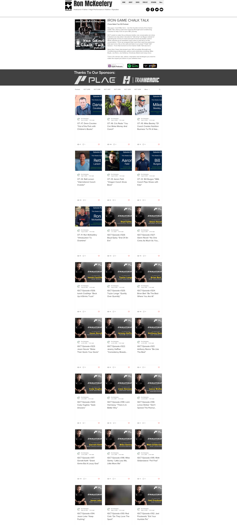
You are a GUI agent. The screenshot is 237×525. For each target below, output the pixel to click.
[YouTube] (161, 9)
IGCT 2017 (107, 89)
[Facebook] (152, 9)
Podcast (77, 89)
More (146, 89)
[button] (145, 2)
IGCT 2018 (97, 89)
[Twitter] (157, 9)
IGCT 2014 (137, 89)
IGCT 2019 (87, 89)
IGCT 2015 (127, 89)
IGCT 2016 (117, 89)
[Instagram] (148, 9)
